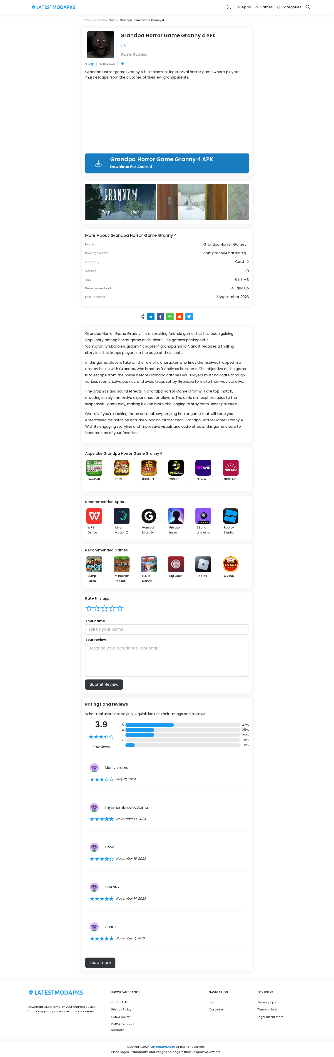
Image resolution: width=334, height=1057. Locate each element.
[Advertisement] (167, 117)
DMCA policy (120, 1017)
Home (86, 20)
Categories (291, 7)
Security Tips (266, 1002)
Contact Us (119, 1002)
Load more (100, 962)
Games (266, 7)
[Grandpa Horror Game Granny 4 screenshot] (121, 202)
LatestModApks (162, 1047)
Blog (212, 1002)
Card (112, 20)
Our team (216, 1009)
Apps (246, 7)
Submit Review (104, 684)
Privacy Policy (121, 1009)
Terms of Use (267, 1009)
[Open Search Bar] (308, 7)
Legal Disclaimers (270, 1017)
